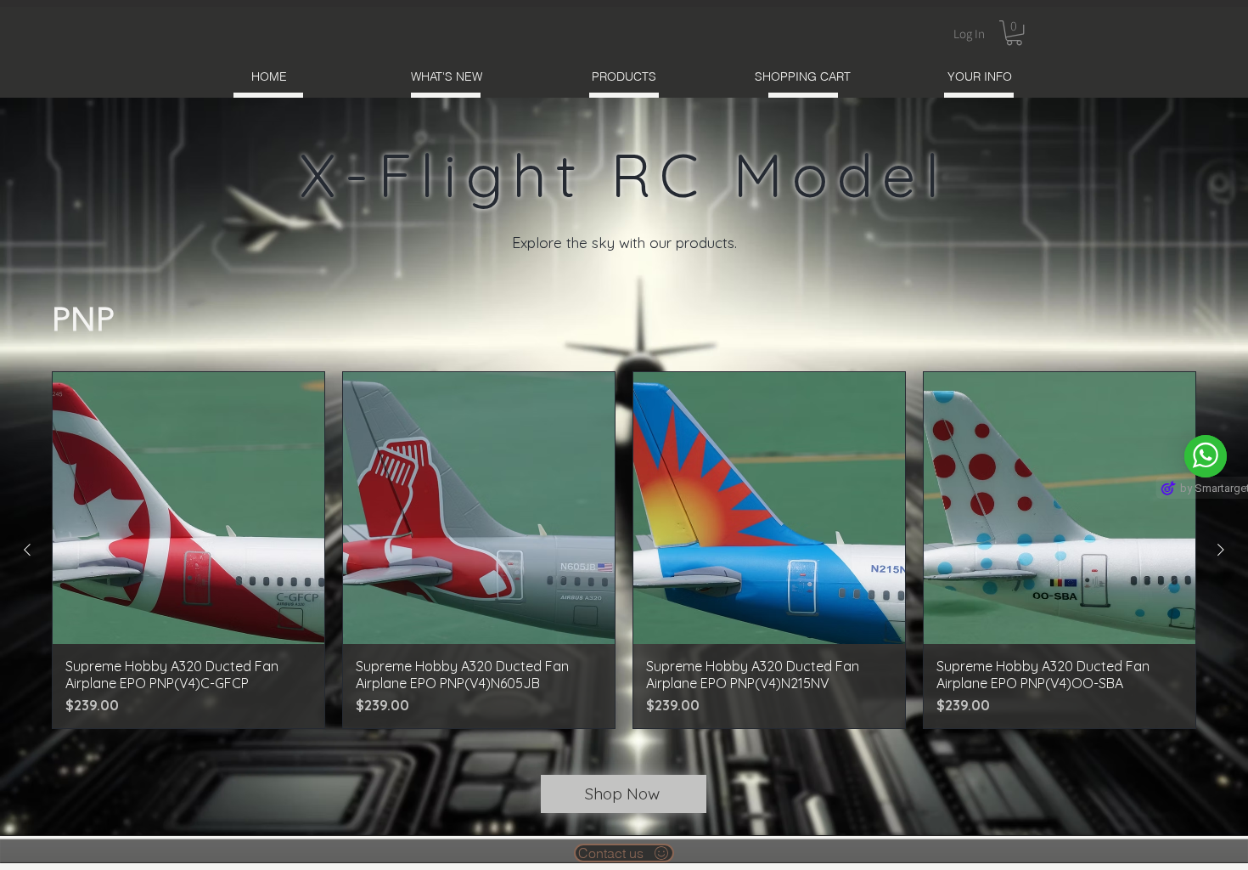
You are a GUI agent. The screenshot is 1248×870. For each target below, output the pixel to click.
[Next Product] (1221, 550)
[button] (1014, 32)
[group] (624, 550)
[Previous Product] (27, 550)
